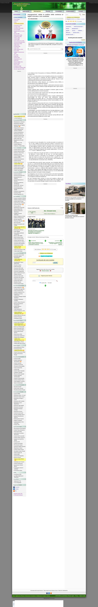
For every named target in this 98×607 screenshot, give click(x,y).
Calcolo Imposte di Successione (18, 361)
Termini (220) (17, 57)
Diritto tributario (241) (18, 49)
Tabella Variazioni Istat (18, 136)
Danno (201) (16, 64)
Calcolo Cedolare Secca (19, 379)
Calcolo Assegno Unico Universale (19, 422)
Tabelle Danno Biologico (19, 337)
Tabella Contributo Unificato (20, 199)
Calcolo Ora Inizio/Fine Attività (19, 440)
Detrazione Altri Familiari (19, 401)
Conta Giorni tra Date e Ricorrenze (19, 434)
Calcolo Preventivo (18, 316)
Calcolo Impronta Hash (19, 240)
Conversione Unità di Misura (18, 465)
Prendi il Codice (45, 270)
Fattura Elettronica (18, 287)
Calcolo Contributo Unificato (20, 198)
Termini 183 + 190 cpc (18, 185)
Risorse (48, 11)
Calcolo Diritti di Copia (18, 201)
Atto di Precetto (17, 222)
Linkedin (17, 489)
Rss (16, 490)
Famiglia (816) (17, 26)
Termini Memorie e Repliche (18, 178)
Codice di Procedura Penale (18, 354)
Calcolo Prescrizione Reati (19, 352)
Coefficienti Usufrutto (18, 364)
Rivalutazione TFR (18, 142)
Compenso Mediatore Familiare (18, 300)
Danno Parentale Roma (19, 328)
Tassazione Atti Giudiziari (19, 243)
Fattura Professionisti (18, 290)
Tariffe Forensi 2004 (18, 279)
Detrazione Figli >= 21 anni (19, 395)
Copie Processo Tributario (19, 202)
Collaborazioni (70, 11)
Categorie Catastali (18, 372)
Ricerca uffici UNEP (18, 235)
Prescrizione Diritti (18, 431)
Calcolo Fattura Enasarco (19, 302)
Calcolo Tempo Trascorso (19, 437)
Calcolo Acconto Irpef (18, 412)
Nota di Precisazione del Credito (19, 225)
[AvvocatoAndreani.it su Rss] (51, 593)
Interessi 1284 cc (17, 157)
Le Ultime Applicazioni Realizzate (18, 476)
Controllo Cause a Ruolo (19, 241)
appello (67, 30)
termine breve (76, 32)
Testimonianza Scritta (18, 245)
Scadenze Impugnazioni (19, 191)
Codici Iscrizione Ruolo (19, 238)
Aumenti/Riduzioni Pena (19, 347)
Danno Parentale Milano (19, 329)
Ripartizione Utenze (18, 448)
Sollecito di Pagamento (19, 217)
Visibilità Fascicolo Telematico (18, 214)
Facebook (17, 487)
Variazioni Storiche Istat (19, 135)
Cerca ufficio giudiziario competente (19, 233)
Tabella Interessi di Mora (19, 166)
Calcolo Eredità (17, 358)
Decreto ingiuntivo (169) (19, 69)
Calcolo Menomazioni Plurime (18, 332)
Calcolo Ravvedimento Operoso (19, 416)
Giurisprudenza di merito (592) (19, 32)
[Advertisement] (19, 92)
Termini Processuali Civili (19, 175)
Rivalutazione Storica (18, 133)
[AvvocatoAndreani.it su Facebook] (47, 593)
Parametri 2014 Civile (18, 268)
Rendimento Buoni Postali (19, 389)
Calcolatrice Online (18, 318)
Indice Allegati (17, 231)
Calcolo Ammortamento (19, 159)
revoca (73, 30)
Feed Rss (16, 20)
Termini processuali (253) (19, 42)
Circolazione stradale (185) (19, 67)
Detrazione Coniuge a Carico (18, 399)
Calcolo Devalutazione (18, 132)
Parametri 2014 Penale (19, 269)
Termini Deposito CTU (18, 194)
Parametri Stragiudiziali (19, 271)
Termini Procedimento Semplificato (18, 183)
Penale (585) (17, 33)
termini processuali (78, 26)
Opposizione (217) (18, 59)
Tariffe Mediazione (18, 309)
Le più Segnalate (17, 482)
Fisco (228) (16, 50)
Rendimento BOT (17, 386)
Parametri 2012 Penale (19, 277)
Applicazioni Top (17, 481)
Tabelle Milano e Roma (19, 341)
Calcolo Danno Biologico (19, 322)
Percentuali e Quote (18, 444)
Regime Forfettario (18, 420)
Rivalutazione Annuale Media (18, 140)
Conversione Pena (18, 348)
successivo (57, 240)
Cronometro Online (18, 470)
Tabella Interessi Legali (19, 165)
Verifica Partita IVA (18, 452)
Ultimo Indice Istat (18, 138)
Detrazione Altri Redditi (19, 405)
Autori (15, 22)
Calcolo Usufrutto (17, 363)
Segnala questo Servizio (46, 275)
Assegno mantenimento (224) (19, 53)
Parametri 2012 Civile (18, 275)
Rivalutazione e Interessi (19, 121)
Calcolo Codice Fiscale (19, 449)
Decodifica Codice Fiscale (19, 451)
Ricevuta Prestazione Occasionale (18, 304)
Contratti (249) (17, 46)
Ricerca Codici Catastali (19, 373)
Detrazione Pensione (18, 407)
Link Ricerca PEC (17, 474)
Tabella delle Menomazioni (19, 343)
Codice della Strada (18, 251)
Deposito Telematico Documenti (18, 211)
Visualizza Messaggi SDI (19, 289)
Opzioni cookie (82, 595)
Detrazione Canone (18, 411)
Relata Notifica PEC (18, 209)
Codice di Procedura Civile (19, 249)
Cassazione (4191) (18, 25)
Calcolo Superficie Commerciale (18, 376)
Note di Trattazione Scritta (19, 216)
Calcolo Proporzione (18, 463)
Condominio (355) (18, 36)
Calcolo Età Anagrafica (19, 455)
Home (16, 11)
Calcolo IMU (16, 369)
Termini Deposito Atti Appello (18, 189)
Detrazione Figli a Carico (19, 396)
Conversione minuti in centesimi (18, 468)
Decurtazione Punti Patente (20, 428)
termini (67, 28)
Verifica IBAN (17, 454)
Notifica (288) (17, 37)
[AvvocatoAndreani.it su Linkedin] (49, 593)
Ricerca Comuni (17, 457)
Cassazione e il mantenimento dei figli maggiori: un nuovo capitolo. (55, 243)
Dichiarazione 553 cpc (18, 229)
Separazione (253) (18, 43)
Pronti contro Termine (18, 388)
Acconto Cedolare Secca (19, 414)
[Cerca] (57, 281)
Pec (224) (16, 54)
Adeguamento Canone (19, 127)
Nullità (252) (16, 45)
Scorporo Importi (17, 265)
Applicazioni (26, 11)
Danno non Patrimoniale (19, 326)
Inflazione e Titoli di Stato (19, 145)
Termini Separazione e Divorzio (19, 180)
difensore (68, 32)
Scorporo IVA (17, 441)
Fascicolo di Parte (18, 204)
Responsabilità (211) (18, 61)
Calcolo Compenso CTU (19, 292)
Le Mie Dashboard (18, 118)
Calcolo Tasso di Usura (19, 162)
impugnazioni (75, 28)
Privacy (76, 595)
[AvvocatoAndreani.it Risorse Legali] (22, 4)
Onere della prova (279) (19, 40)
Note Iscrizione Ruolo (18, 237)
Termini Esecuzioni (18, 186)
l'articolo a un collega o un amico (76, 19)
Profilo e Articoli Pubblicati (49, 213)
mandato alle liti (69, 34)
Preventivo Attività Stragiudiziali (18, 257)
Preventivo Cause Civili (19, 254)
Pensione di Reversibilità (19, 366)
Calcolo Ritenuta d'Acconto (19, 315)
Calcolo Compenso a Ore (19, 310)
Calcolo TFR (16, 424)
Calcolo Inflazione (18, 144)
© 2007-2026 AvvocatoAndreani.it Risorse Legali (64, 595)
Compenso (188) (17, 66)
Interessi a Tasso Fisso (19, 152)
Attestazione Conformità (19, 207)
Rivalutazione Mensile (18, 123)
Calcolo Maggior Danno (19, 155)
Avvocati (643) (17, 29)
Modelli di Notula (17, 282)
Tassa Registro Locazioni (19, 381)
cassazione (68, 26)
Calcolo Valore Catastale (19, 370)
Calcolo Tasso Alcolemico (19, 430)
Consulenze (58, 11)
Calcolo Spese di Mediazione (17, 307)
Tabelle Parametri (17, 274)
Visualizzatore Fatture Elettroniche (18, 263)
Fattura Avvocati (17, 266)
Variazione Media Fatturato (19, 446)
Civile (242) (16, 47)
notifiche (80, 30)
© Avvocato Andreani (18, 495)
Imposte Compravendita (19, 378)
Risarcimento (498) (18, 35)
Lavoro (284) (17, 39)
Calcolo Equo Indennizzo (19, 335)
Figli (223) (16, 56)
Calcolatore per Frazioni (19, 461)
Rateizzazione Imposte (19, 418)
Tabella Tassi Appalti (18, 170)
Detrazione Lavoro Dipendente (18, 403)
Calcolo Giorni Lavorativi (19, 435)
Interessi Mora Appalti (18, 168)
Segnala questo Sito (18, 493)
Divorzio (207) (17, 63)
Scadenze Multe (17, 192)
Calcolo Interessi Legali (19, 149)
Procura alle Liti (17, 206)
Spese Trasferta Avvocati (19, 272)
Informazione (37, 11)
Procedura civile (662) (18, 28)
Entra (84, 14)
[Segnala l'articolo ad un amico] (61, 48)
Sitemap (48, 595)
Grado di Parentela (18, 367)
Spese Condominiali (18, 382)
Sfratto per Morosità (18, 220)
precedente (33, 240)
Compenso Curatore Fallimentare (18, 294)
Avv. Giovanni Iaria (32, 18)
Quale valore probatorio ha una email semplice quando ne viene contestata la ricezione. (36, 243)
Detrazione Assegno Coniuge (18, 409)
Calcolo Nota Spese (18, 280)
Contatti (81, 11)
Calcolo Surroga (17, 160)
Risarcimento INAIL (18, 334)
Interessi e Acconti (18, 154)
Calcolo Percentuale (18, 443)
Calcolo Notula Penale (18, 283)
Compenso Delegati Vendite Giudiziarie (20, 297)
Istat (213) (16, 60)
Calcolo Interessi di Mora (19, 151)
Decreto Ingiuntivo (18, 219)
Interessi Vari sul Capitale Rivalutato (19, 126)
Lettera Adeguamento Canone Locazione (18, 130)
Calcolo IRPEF (17, 393)
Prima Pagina (17, 19)
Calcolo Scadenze (18, 173)
